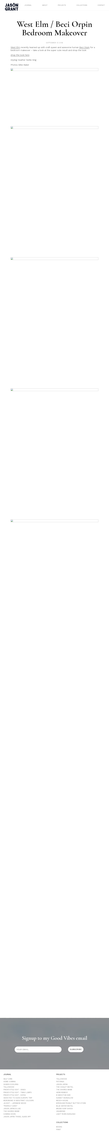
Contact (101, 5)
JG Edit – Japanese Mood (14, 1103)
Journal (28, 5)
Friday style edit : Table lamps (17, 1092)
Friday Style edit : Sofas (14, 1095)
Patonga (60, 1082)
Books (59, 1127)
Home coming (9, 1082)
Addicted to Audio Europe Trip (17, 1098)
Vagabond (60, 1111)
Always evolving (10, 1084)
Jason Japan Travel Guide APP (17, 1117)
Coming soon (9, 1114)
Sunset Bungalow (64, 1098)
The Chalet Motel (64, 1087)
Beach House (62, 1100)
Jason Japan (62, 1084)
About (44, 5)
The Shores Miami (11, 1111)
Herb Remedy (62, 1092)
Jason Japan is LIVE (12, 1109)
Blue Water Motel (64, 1106)
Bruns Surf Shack (64, 1109)
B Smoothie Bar (63, 1095)
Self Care (7, 1079)
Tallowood (8, 1087)
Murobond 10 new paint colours (18, 1100)
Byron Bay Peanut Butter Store (71, 1103)
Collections (81, 5)
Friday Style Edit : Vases (14, 1090)
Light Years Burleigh (65, 1114)
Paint (58, 1129)
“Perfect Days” (10, 1106)
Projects (62, 5)
